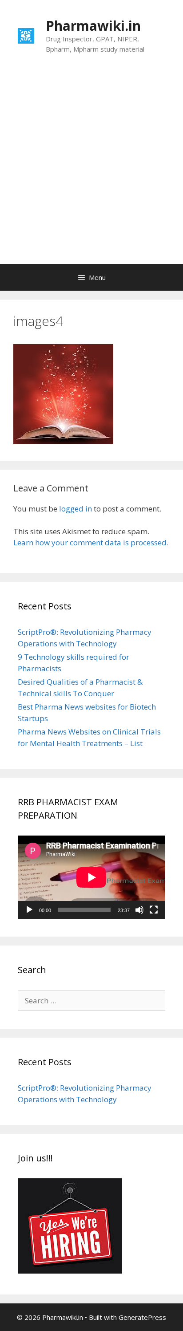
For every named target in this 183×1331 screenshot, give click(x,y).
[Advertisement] (91, 168)
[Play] (29, 909)
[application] (91, 877)
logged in (75, 508)
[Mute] (139, 909)
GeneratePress (142, 1317)
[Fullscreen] (153, 909)
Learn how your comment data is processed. (90, 542)
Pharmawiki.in (93, 25)
